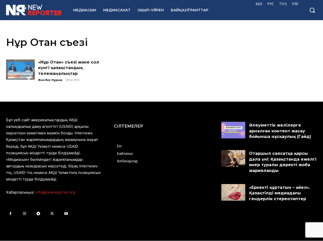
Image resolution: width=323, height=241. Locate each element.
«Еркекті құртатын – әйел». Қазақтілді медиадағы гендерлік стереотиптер (279, 193)
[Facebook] (10, 213)
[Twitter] (52, 213)
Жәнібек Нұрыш (50, 80)
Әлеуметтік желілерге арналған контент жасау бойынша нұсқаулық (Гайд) (280, 131)
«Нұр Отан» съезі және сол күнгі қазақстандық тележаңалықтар (68, 68)
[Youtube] (66, 213)
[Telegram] (38, 213)
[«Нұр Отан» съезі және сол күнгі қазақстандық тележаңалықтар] (20, 69)
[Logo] (34, 10)
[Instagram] (24, 213)
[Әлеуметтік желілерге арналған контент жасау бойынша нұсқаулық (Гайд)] (233, 130)
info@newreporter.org (55, 192)
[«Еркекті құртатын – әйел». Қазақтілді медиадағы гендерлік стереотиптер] (233, 192)
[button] (312, 10)
